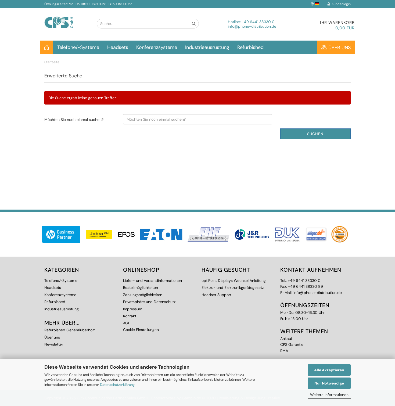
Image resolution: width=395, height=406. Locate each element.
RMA (284, 350)
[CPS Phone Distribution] (66, 18)
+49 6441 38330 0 (258, 21)
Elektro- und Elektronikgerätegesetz (233, 287)
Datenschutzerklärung (117, 384)
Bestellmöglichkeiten (140, 287)
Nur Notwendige (329, 383)
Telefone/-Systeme (78, 47)
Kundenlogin (340, 4)
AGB (126, 323)
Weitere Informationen (329, 394)
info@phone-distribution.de (252, 26)
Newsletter (53, 344)
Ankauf (286, 338)
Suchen (315, 133)
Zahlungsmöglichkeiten (142, 294)
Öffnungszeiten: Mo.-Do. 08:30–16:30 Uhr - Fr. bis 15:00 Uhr (88, 4)
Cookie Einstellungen (141, 329)
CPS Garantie (291, 344)
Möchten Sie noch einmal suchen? (73, 119)
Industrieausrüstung (207, 47)
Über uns (339, 47)
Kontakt (129, 316)
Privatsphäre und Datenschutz (149, 301)
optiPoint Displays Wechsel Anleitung (234, 280)
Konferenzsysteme (156, 47)
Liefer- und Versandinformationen (152, 280)
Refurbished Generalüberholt (69, 330)
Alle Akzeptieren (329, 370)
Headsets (117, 47)
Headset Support (216, 294)
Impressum (132, 309)
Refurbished (250, 47)
